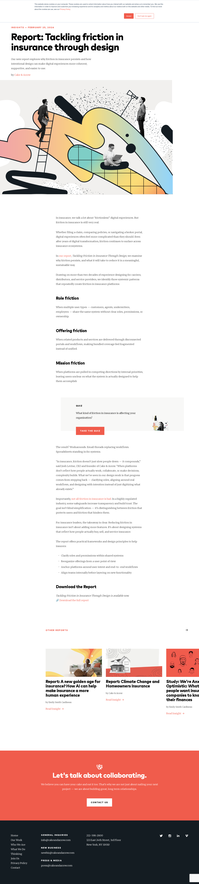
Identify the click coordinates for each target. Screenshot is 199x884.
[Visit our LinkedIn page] (178, 835)
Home (14, 835)
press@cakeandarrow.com (56, 865)
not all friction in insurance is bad (91, 498)
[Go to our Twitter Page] (161, 835)
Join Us (15, 858)
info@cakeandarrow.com (56, 840)
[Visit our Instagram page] (169, 835)
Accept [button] (128, 16)
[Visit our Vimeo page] (186, 835)
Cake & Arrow (22, 74)
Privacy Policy (19, 863)
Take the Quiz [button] (90, 431)
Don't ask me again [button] (145, 16)
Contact (15, 867)
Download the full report (74, 600)
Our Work (16, 840)
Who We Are (18, 844)
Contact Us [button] (99, 802)
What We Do (18, 849)
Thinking (16, 853)
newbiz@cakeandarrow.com (57, 852)
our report (65, 255)
